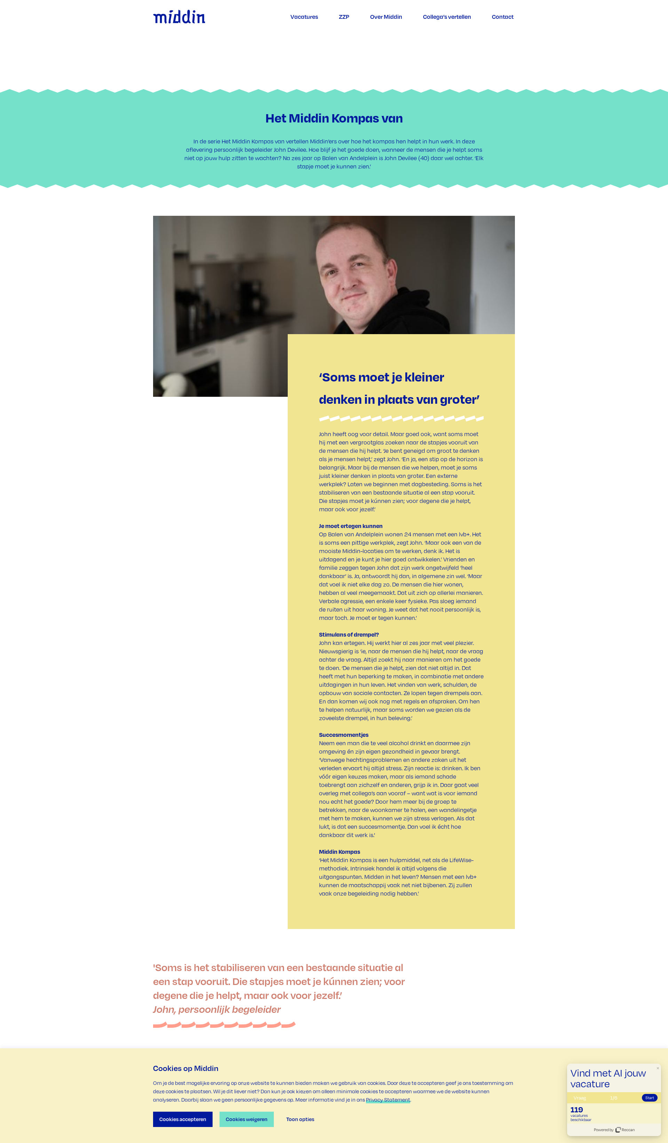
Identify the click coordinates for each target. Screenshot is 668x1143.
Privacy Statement (388, 1099)
